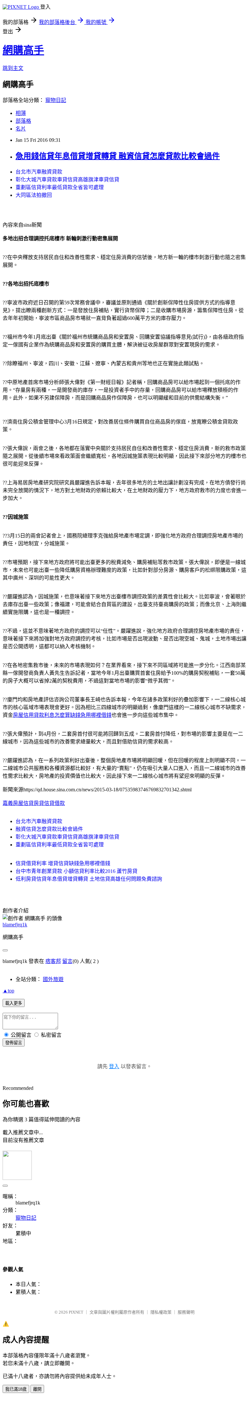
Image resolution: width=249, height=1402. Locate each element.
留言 (67, 961)
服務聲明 (186, 1312)
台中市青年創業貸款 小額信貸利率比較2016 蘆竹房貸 (76, 871)
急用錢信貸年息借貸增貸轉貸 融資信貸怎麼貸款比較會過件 (118, 156)
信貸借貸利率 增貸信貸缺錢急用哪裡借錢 (63, 863)
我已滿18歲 (16, 1389)
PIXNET (76, 1312)
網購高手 (23, 50)
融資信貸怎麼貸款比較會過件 (49, 829)
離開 (37, 1389)
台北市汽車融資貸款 (39, 172)
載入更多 (13, 1003)
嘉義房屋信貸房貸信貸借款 (34, 803)
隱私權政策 (161, 1312)
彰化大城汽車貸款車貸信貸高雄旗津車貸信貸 (67, 179)
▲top (8, 990)
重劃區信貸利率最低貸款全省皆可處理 (60, 187)
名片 (21, 128)
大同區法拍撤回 (34, 195)
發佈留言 (13, 1042)
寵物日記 (55, 100)
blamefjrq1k (15, 924)
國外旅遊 (53, 979)
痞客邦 (53, 961)
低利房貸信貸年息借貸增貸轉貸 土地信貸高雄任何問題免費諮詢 (89, 879)
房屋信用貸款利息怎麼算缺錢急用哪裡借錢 (62, 715)
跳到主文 (13, 68)
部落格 (23, 121)
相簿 (21, 113)
